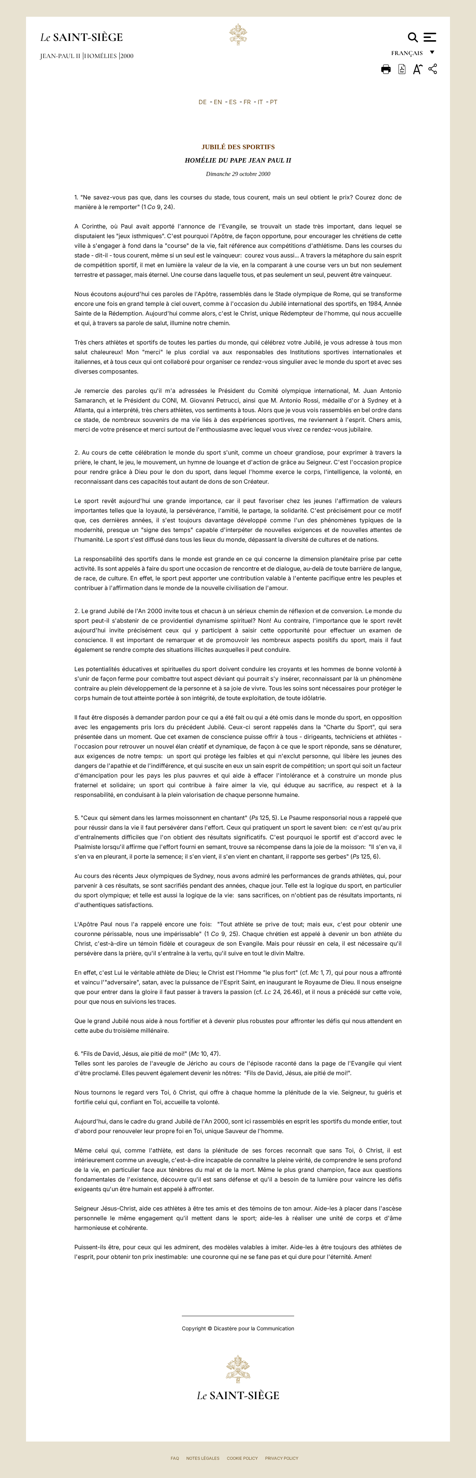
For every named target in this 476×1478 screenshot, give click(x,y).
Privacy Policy (281, 1458)
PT (273, 102)
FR (247, 102)
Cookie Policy (242, 1458)
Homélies (101, 56)
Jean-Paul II (61, 56)
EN (218, 102)
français (407, 55)
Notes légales (202, 1458)
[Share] (433, 70)
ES (233, 102)
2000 (127, 56)
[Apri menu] (429, 37)
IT (260, 102)
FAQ (175, 1458)
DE (203, 102)
